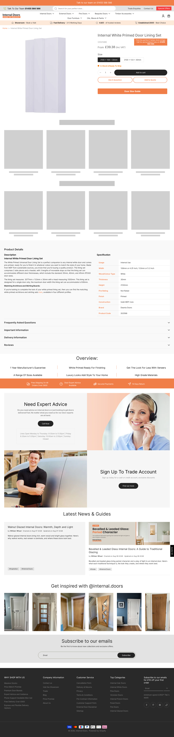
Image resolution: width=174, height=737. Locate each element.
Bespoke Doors (101, 13)
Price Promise (48, 699)
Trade (45, 691)
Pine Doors (114, 691)
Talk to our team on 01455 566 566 (87, 2)
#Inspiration (13, 569)
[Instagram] (160, 705)
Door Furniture (73, 18)
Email (147, 688)
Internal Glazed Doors (119, 711)
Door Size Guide (132, 91)
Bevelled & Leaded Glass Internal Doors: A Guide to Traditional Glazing (125, 551)
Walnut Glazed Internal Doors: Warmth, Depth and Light (40, 527)
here (40, 292)
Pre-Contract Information (87, 699)
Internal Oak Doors (118, 683)
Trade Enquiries (134, 8)
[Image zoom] (45, 74)
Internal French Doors (119, 699)
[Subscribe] (167, 688)
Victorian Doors (116, 695)
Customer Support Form (86, 703)
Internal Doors (45, 13)
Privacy (80, 691)
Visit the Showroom (51, 687)
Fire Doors (83, 13)
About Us (47, 703)
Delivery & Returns (84, 687)
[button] (140, 72)
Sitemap (80, 711)
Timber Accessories (123, 13)
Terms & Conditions (85, 695)
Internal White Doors (118, 687)
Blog (45, 695)
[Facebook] (146, 705)
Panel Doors (115, 703)
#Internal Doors (27, 569)
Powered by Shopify (97, 731)
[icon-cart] (168, 15)
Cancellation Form (84, 683)
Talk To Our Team (24, 8)
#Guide (93, 569)
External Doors (65, 13)
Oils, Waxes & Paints (95, 18)
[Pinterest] (153, 705)
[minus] (100, 72)
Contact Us (148, 8)
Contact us (47, 683)
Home (5, 28)
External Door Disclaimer (87, 707)
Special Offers (164, 8)
